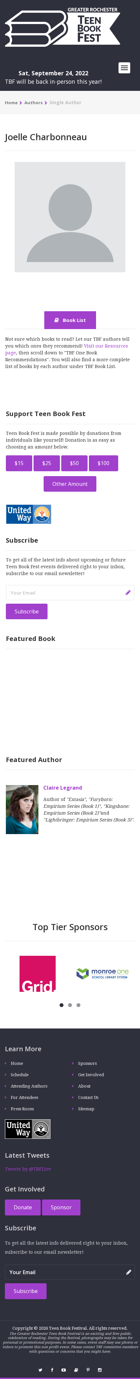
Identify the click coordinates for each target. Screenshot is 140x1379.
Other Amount (70, 483)
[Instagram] (100, 1370)
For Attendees (24, 1097)
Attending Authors (29, 1086)
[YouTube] (63, 1370)
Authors (33, 102)
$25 (46, 463)
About (84, 1086)
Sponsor (61, 1207)
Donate (23, 1207)
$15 (19, 463)
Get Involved (91, 1074)
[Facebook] (52, 1370)
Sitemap (86, 1108)
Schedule (20, 1074)
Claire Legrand (62, 787)
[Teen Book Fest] (62, 27)
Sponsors (87, 1063)
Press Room (22, 1108)
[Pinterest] (88, 1370)
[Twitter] (40, 1370)
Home (11, 102)
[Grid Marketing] (38, 973)
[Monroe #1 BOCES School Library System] (103, 973)
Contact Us (88, 1097)
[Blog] (76, 1370)
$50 (74, 463)
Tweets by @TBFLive (28, 1169)
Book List (74, 320)
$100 (103, 463)
